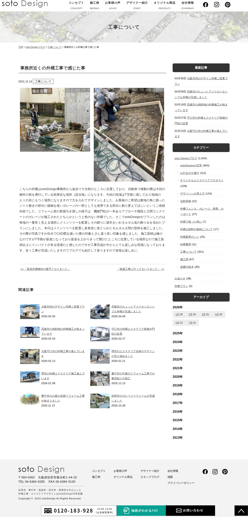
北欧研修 (185, 201)
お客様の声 (113, 5)
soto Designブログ (186, 158)
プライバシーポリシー (181, 482)
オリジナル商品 (165, 5)
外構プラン (181, 286)
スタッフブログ (149, 476)
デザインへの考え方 (192, 193)
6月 (177, 322)
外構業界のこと (189, 236)
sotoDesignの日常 (191, 165)
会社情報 (187, 5)
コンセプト (76, 5)
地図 (170, 476)
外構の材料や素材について (196, 229)
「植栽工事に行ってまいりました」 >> (140, 269)
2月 (190, 314)
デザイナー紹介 (137, 5)
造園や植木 (187, 266)
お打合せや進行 (189, 173)
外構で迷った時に (191, 221)
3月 (204, 314)
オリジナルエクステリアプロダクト (202, 180)
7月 (190, 322)
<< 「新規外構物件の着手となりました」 (45, 269)
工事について (188, 251)
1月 (177, 314)
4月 (217, 314)
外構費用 (185, 244)
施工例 (94, 5)
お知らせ (180, 278)
